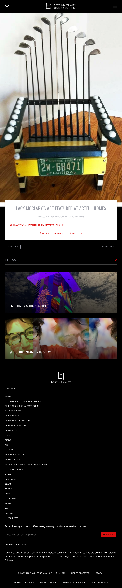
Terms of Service (24, 582)
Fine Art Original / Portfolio (22, 406)
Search (9, 484)
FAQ (7, 508)
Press (8, 503)
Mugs (8, 474)
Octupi (9, 435)
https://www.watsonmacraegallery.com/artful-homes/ (37, 225)
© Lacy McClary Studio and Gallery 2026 (41, 573)
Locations (11, 498)
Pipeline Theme (99, 582)
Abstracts (11, 430)
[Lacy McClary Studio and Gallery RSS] (116, 260)
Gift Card (10, 479)
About (8, 489)
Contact (9, 513)
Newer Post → (109, 247)
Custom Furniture (15, 425)
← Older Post (12, 247)
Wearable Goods (14, 455)
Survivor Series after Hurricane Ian (26, 464)
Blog (7, 494)
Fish (7, 445)
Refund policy (47, 582)
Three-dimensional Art (18, 420)
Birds (8, 440)
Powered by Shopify (73, 582)
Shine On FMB (12, 460)
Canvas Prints (13, 411)
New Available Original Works (23, 401)
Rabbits (9, 450)
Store (8, 396)
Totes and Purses (15, 469)
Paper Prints (12, 416)
